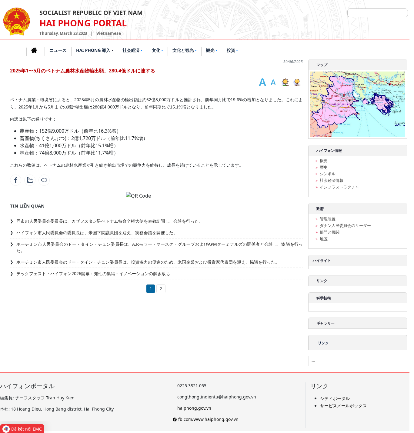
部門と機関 (329, 232)
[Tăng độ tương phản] (285, 82)
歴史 (324, 167)
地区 (324, 238)
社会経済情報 (331, 180)
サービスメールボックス (343, 405)
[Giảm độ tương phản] (297, 82)
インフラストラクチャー (341, 187)
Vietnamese (108, 33)
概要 (324, 160)
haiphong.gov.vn (194, 408)
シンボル (328, 173)
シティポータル (335, 398)
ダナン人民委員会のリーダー (345, 225)
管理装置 (328, 218)
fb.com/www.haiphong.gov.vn (208, 419)
